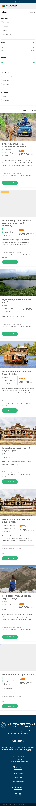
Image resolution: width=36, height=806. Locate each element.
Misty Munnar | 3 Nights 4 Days (18, 674)
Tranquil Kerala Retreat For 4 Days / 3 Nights (17, 373)
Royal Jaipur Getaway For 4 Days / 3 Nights (16, 520)
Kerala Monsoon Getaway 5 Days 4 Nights (16, 449)
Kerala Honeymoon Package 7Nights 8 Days (16, 597)
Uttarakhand (8, 150)
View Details (10, 183)
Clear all (32, 12)
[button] (29, 6)
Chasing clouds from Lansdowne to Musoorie (14, 145)
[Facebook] (16, 794)
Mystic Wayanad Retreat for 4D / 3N (16, 301)
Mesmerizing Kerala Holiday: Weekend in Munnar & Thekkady (16, 223)
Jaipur (6, 525)
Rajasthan (12, 525)
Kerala (6, 229)
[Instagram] (20, 794)
